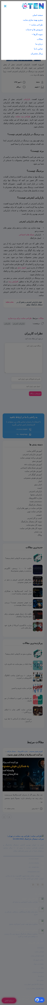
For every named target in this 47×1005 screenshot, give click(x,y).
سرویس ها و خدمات (34, 29)
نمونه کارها (38, 34)
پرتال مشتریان (37, 53)
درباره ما (39, 44)
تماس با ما (38, 49)
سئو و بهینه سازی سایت (33, 20)
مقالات (40, 39)
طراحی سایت (36, 25)
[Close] (5, 6)
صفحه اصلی (37, 15)
